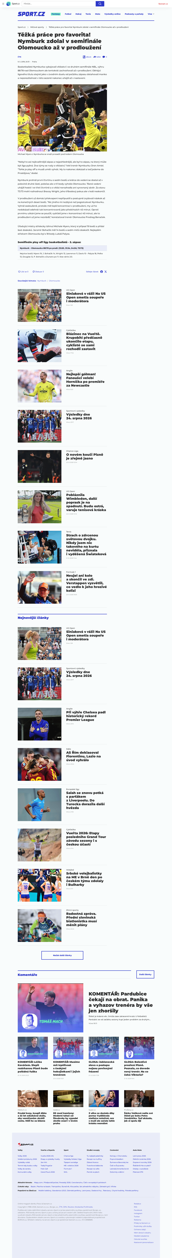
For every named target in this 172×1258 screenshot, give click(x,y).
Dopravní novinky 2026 (142, 1162)
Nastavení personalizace (143, 1242)
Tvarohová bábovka (95, 1166)
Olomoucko (54, 281)
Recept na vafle (93, 1169)
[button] (62, 117)
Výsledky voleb (24, 1162)
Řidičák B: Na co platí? (142, 1166)
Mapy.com (38, 1182)
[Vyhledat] (100, 3)
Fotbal (68, 14)
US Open (70, 290)
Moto (97, 14)
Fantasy (56, 14)
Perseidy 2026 (65, 1182)
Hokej (78, 14)
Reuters (71, 1207)
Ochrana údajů (140, 1229)
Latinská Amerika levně (119, 1169)
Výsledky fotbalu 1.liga (72, 1159)
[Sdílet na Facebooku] (101, 271)
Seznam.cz (163, 4)
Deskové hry (97, 1191)
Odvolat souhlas (140, 1239)
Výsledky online (112, 14)
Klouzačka (74, 1186)
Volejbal (70, 870)
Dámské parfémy (74, 1191)
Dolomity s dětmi (117, 1172)
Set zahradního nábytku (89, 1186)
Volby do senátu (24, 1169)
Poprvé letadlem (116, 1159)
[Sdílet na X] (105, 271)
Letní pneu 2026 (139, 1156)
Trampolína (56, 1186)
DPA (65, 1207)
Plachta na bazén (44, 1186)
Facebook (138, 1210)
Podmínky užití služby (143, 1226)
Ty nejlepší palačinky (95, 1156)
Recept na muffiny (94, 1159)
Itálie (68, 749)
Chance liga (68, 1156)
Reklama (137, 1220)
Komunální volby (25, 1172)
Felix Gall (44, 1169)
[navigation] (3, 4)
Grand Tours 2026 (48, 1172)
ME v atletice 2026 (71, 1166)
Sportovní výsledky (75, 411)
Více (150, 14)
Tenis (88, 14)
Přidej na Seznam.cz (142, 1223)
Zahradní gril (105, 1186)
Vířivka (113, 1186)
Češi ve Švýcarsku (117, 1166)
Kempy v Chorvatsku (118, 1156)
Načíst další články (62, 955)
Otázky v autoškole (140, 1169)
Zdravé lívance (92, 1162)
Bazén (33, 1186)
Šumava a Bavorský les (119, 1162)
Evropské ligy (72, 789)
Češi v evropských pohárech (94, 1182)
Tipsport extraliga (71, 1162)
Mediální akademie (141, 1236)
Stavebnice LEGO (59, 1191)
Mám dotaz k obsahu (142, 1233)
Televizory (107, 1191)
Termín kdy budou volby (27, 1166)
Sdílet (98, 57)
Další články (145, 974)
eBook (88, 57)
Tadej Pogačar (46, 1166)
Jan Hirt (44, 1162)
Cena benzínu (77, 1182)
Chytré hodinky (118, 1191)
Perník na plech (93, 1172)
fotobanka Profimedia (84, 1207)
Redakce (137, 1204)
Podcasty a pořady (134, 14)
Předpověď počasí (51, 1182)
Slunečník (65, 1186)
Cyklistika (71, 330)
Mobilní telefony (44, 1191)
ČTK (19, 57)
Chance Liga (72, 451)
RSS (135, 1207)
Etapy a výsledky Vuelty (50, 1159)
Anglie (69, 371)
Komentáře (27, 975)
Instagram (138, 1213)
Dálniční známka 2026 (142, 1159)
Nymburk (41, 281)
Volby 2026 (22, 1156)
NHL (65, 1172)
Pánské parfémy (131, 1191)
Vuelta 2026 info (47, 1156)
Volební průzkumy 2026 (27, 1159)
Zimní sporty (72, 910)
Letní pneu (86, 1191)
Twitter (137, 1217)
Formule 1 (71, 572)
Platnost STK (138, 1172)
